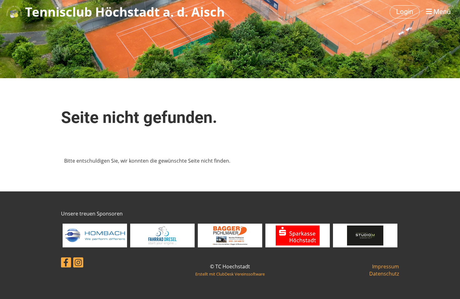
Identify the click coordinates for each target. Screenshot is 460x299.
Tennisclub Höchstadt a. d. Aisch (125, 11)
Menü (441, 12)
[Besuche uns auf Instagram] (78, 263)
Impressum (385, 266)
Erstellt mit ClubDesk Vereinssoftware (230, 274)
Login (404, 12)
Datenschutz (384, 273)
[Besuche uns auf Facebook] (66, 263)
